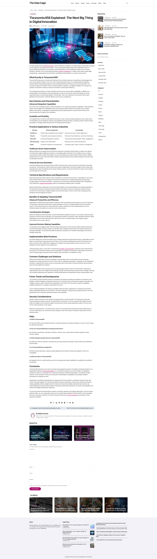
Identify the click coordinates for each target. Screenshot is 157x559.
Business (77, 3)
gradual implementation (45, 183)
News (99, 122)
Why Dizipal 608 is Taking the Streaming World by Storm (61, 437)
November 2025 (102, 82)
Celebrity (100, 97)
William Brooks (43, 414)
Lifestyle (83, 3)
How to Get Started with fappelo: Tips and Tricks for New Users (112, 531)
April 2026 (101, 65)
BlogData (82, 556)
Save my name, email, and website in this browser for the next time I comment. (49, 485)
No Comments (52, 25)
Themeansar (89, 556)
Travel (99, 132)
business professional (64, 71)
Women (100, 139)
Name (31, 467)
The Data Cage (37, 2)
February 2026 (102, 72)
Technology (93, 3)
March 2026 (101, 68)
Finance (88, 3)
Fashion (99, 3)
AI (98, 91)
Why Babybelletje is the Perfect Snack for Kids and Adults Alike (112, 528)
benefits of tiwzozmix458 (67, 248)
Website (31, 479)
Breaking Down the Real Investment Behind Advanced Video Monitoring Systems (40, 510)
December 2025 (102, 79)
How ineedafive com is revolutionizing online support (109, 539)
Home (72, 3)
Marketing (100, 118)
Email (31, 473)
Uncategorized (102, 136)
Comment (32, 449)
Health (104, 3)
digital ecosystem (49, 66)
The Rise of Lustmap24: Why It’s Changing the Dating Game (83, 437)
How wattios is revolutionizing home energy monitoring (37, 437)
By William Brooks (35, 25)
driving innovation (72, 395)
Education (100, 101)
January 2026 (101, 75)
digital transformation (48, 371)
